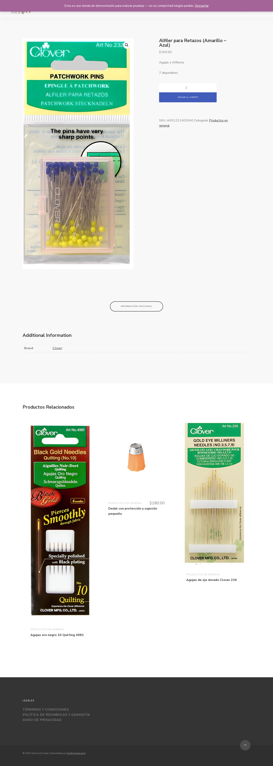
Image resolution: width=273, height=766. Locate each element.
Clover (57, 348)
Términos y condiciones (46, 709)
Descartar (202, 6)
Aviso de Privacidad (42, 720)
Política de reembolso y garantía (56, 715)
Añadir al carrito (187, 97)
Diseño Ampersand (76, 753)
